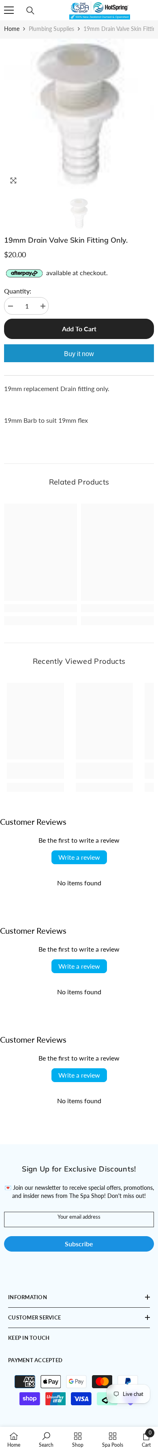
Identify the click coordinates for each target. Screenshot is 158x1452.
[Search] (30, 10)
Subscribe (79, 1244)
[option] (79, 114)
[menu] (9, 10)
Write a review (79, 857)
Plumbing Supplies (51, 28)
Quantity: (17, 291)
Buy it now (79, 353)
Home (11, 28)
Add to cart (79, 329)
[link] (40, 608)
